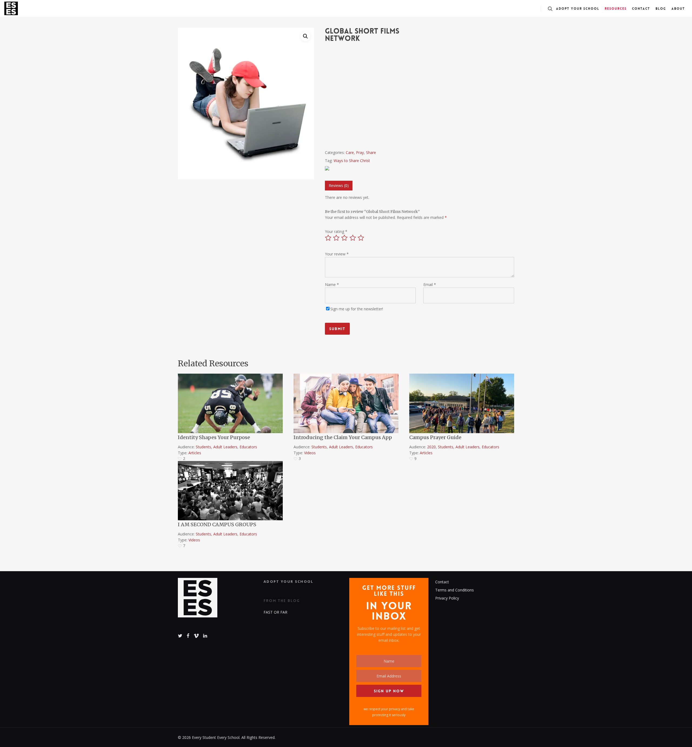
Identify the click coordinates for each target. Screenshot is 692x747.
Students (203, 446)
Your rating (336, 231)
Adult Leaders (225, 446)
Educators (248, 446)
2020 (431, 446)
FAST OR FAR (275, 612)
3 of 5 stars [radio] (344, 238)
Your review (337, 253)
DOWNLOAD (197, 378)
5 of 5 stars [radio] (361, 238)
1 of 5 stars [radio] (328, 238)
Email (429, 284)
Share (371, 152)
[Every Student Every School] (197, 600)
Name (332, 284)
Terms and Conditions (454, 590)
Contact (442, 581)
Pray (360, 152)
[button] (305, 36)
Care (350, 152)
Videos (310, 452)
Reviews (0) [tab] (339, 185)
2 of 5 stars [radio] (336, 238)
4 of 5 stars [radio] (353, 238)
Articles (194, 452)
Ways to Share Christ (352, 160)
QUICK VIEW (312, 378)
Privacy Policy (447, 598)
